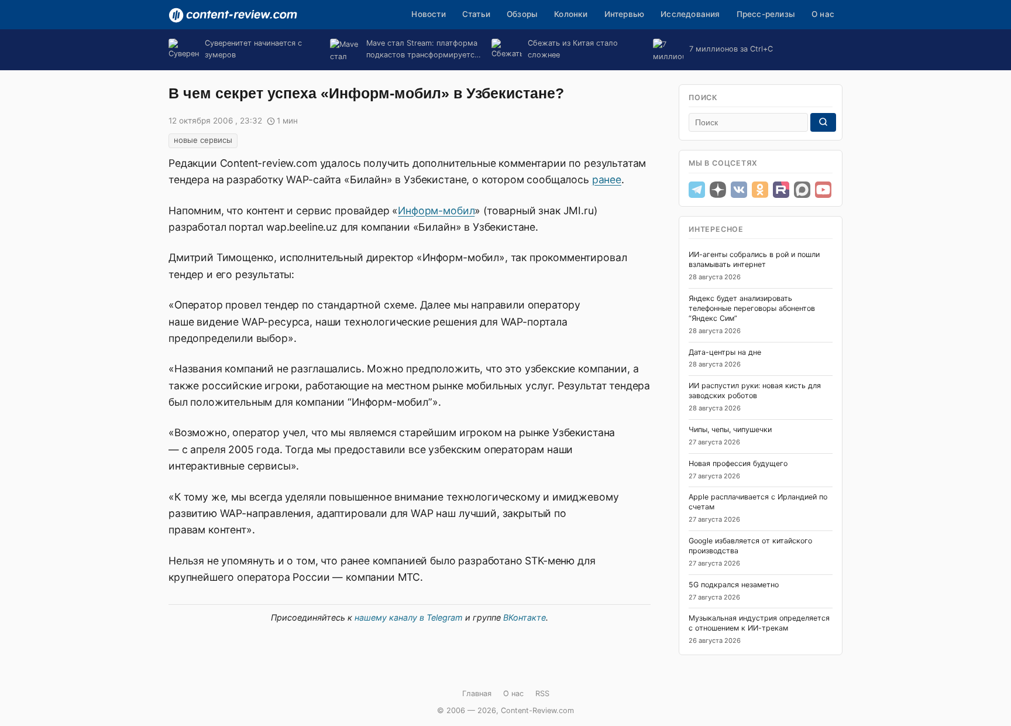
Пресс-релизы (766, 14)
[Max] (802, 190)
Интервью (624, 14)
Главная (476, 693)
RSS (542, 693)
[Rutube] (781, 190)
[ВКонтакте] (739, 190)
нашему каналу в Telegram (409, 617)
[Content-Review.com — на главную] (232, 15)
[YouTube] (823, 190)
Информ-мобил (436, 210)
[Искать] (823, 122)
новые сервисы (203, 140)
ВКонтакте (524, 617)
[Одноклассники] (760, 190)
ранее (606, 179)
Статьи (476, 14)
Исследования (690, 14)
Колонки (570, 14)
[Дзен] (718, 190)
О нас (822, 14)
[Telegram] (697, 190)
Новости (428, 14)
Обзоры (522, 14)
